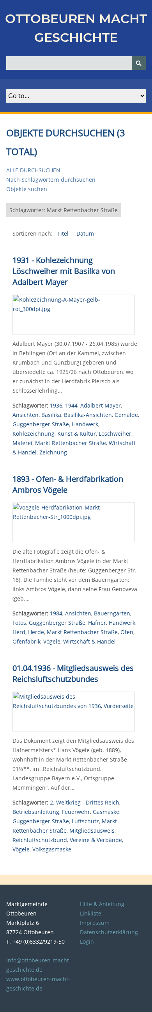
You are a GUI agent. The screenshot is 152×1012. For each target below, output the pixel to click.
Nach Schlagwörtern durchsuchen (50, 179)
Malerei (22, 443)
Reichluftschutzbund (39, 840)
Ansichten (25, 414)
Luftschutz (85, 821)
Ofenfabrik (26, 641)
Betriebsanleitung (35, 811)
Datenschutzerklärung (109, 932)
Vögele (51, 641)
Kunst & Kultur (76, 433)
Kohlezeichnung (33, 433)
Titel (63, 233)
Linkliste (90, 913)
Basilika (51, 414)
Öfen (126, 632)
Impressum (95, 922)
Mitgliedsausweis (92, 830)
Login (87, 941)
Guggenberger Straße (40, 424)
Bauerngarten (112, 613)
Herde (36, 632)
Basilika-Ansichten (88, 414)
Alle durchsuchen (33, 170)
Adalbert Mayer (100, 405)
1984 (56, 613)
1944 (71, 405)
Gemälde (126, 414)
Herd (18, 632)
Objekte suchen (26, 189)
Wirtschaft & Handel (89, 641)
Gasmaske (106, 811)
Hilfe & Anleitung (102, 904)
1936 (56, 405)
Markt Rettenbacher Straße (70, 443)
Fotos (19, 622)
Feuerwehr (76, 811)
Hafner (97, 622)
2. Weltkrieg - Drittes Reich (84, 802)
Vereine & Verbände (96, 840)
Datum (85, 233)
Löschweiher (115, 433)
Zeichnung (53, 452)
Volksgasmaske (51, 849)
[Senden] (139, 63)
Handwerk (85, 424)
